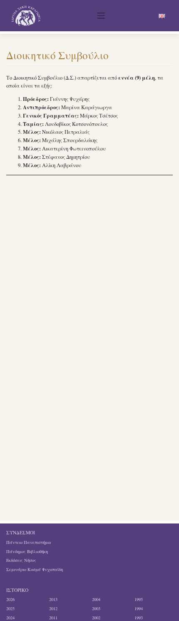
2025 (10, 608)
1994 (138, 608)
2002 (96, 618)
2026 (10, 599)
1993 (138, 618)
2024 (10, 618)
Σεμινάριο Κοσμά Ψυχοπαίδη (34, 569)
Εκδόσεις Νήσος (21, 560)
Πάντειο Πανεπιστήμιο (28, 542)
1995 (138, 599)
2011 (53, 618)
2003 (96, 608)
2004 (96, 599)
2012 (53, 608)
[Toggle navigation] (101, 16)
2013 (53, 599)
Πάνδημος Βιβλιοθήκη (27, 551)
